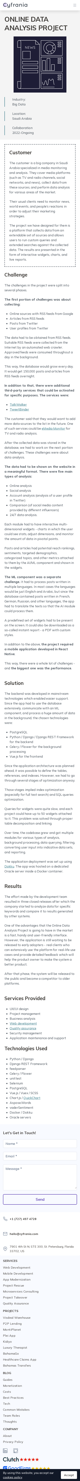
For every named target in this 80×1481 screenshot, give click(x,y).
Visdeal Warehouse (17, 1317)
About (7, 1436)
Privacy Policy (13, 1442)
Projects (10, 1311)
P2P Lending (12, 1323)
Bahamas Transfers (17, 1365)
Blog (7, 1373)
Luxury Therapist (15, 1347)
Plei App (9, 1335)
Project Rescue (13, 1285)
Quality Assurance (16, 1303)
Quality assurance (23, 1028)
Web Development (16, 1267)
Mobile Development (18, 1273)
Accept (69, 1475)
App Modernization (17, 1279)
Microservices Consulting (21, 1291)
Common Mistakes (16, 1409)
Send (40, 1199)
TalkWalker (18, 404)
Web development (23, 1023)
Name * (12, 1143)
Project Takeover (15, 1297)
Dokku (9, 866)
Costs (7, 1391)
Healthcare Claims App (19, 1359)
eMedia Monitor (53, 428)
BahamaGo (11, 1353)
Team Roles (11, 1415)
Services (10, 1261)
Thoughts (10, 1421)
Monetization (12, 1386)
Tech (6, 1403)
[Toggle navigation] (75, 5)
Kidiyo (7, 1341)
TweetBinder (19, 409)
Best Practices (13, 1397)
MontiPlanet (12, 1329)
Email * (11, 1156)
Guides (7, 1380)
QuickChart (31, 1098)
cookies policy (12, 1477)
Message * (14, 1169)
